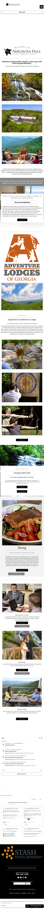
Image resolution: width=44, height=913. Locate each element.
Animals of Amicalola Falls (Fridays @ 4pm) (14, 763)
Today (22, 770)
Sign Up (28, 883)
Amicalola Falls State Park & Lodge (17, 802)
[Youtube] (25, 877)
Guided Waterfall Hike (9, 745)
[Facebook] (21, 877)
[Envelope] (18, 877)
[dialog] (22, 903)
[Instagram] (23, 877)
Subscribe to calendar (21, 773)
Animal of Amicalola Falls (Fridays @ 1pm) (14, 757)
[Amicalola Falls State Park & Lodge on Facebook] (4, 801)
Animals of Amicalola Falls (10, 751)
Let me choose (3, 905)
